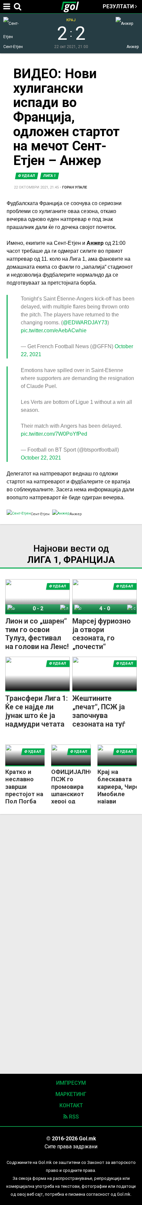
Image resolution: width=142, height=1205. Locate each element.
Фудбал (26, 176)
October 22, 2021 (41, 458)
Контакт (71, 1105)
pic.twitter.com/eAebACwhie (54, 330)
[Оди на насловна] (73, 6)
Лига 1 (49, 176)
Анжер (95, 243)
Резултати (119, 6)
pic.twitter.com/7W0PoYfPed (54, 434)
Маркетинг (71, 1094)
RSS (73, 1117)
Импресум (71, 1083)
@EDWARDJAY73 (85, 322)
